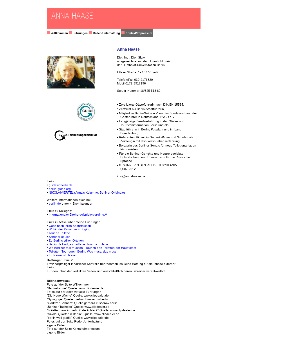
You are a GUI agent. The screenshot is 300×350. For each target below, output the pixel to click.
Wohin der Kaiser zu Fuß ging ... (71, 229)
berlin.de (55, 203)
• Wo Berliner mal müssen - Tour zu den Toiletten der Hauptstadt (91, 247)
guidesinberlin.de (60, 185)
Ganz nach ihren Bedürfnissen (70, 225)
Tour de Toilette (59, 233)
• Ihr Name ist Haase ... (63, 255)
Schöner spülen (59, 236)
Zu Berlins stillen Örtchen (66, 240)
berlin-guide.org (60, 189)
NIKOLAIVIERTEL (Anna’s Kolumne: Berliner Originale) (87, 192)
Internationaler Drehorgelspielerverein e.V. (78, 214)
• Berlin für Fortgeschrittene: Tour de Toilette (77, 244)
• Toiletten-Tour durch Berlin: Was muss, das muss (81, 251)
